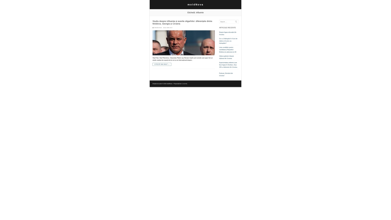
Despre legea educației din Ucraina (227, 33)
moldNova (195, 4)
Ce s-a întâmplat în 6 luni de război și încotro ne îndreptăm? (228, 41)
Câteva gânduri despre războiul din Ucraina (226, 57)
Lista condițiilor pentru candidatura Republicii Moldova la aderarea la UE (227, 50)
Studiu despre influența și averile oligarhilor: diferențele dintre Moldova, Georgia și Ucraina (182, 22)
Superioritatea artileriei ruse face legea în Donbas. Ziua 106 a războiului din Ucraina (228, 65)
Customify (184, 83)
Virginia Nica (158, 27)
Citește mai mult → (161, 64)
